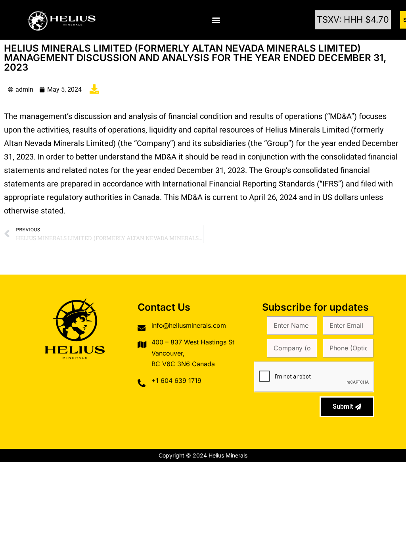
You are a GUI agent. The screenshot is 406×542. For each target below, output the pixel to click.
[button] (216, 20)
